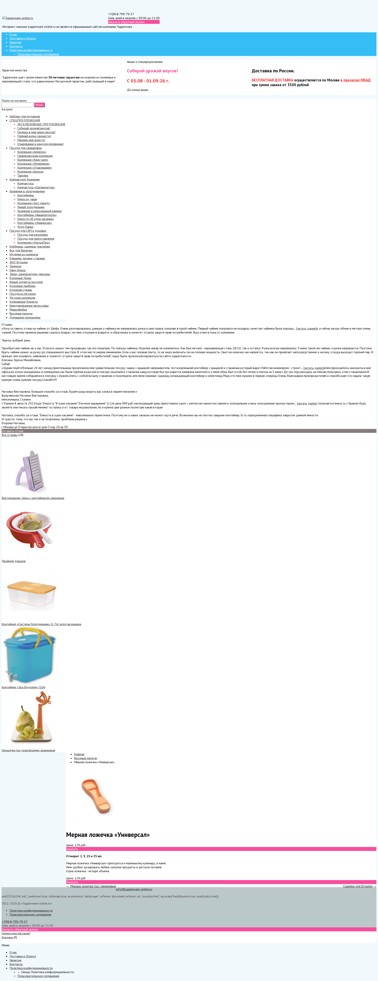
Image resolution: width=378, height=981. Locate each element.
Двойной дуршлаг (14, 561)
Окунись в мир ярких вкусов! (36, 132)
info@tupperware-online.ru (134, 889)
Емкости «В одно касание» (35, 219)
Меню (5, 941)
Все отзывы (10, 435)
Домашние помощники (24, 317)
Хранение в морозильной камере (39, 211)
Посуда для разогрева (32, 235)
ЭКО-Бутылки (18, 262)
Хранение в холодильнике (27, 191)
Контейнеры (25, 195)
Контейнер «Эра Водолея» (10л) (23, 687)
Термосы (15, 266)
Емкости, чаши (27, 199)
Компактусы (25, 183)
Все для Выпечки (20, 250)
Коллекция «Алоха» (30, 171)
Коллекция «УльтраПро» (33, 242)
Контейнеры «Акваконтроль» (37, 215)
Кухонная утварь (20, 290)
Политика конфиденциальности (31, 50)
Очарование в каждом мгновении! (40, 144)
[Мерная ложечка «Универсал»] (95, 825)
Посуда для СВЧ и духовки (27, 231)
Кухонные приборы (22, 286)
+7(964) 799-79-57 (121, 14)
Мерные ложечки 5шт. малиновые (93, 886)
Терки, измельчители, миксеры (29, 274)
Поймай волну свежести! (34, 136)
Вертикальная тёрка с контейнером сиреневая (33, 498)
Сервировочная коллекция (35, 156)
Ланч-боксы (17, 270)
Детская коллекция (22, 298)
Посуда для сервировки (25, 148)
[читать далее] (306, 328)
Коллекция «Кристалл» (32, 160)
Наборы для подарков (24, 116)
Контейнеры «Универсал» (34, 223)
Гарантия (15, 42)
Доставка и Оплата (22, 38)
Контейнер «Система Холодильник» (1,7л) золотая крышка (41, 624)
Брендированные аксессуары (29, 305)
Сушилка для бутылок (357, 886)
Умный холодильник (30, 207)
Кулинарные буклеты (23, 302)
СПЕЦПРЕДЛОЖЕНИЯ (24, 120)
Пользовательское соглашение (38, 54)
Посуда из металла (22, 294)
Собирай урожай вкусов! (33, 128)
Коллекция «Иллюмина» (33, 164)
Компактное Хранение (24, 179)
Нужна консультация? (16, 933)
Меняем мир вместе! (31, 140)
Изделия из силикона (23, 254)
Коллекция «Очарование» (34, 168)
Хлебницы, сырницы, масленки (29, 246)
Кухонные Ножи (20, 278)
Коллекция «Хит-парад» (33, 203)
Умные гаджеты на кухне (26, 282)
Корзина (7, 937)
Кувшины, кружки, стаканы (27, 258)
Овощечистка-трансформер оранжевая (28, 750)
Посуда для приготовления (35, 238)
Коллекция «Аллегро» (31, 152)
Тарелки (22, 175)
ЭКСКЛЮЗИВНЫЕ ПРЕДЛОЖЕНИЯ (41, 124)
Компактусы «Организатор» (36, 187)
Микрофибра (18, 309)
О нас (13, 34)
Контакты (16, 46)
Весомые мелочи (20, 313)
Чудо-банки (25, 227)
